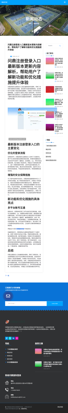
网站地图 (60, 407)
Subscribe (55, 303)
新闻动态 (48, 153)
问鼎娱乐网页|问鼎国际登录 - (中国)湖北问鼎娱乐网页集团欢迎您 (18, 408)
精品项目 (48, 149)
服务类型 (48, 157)
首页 (30, 24)
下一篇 (7, 276)
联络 (51, 160)
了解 (51, 146)
